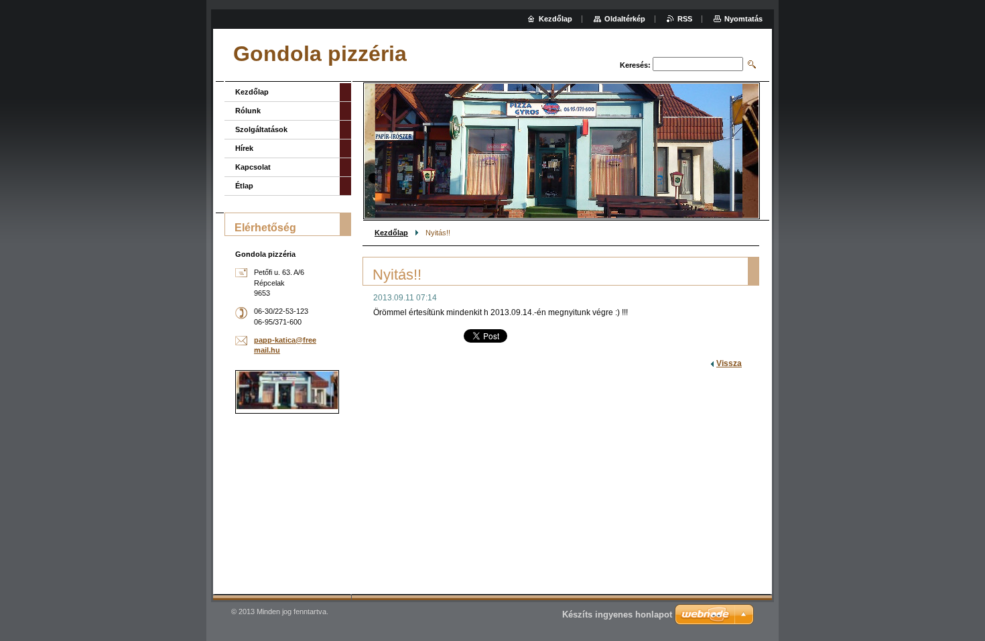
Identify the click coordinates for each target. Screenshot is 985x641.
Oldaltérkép (624, 19)
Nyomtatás (743, 19)
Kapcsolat (253, 167)
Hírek (244, 148)
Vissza (729, 363)
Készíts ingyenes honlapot (617, 614)
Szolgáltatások (261, 129)
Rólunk (248, 111)
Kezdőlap (391, 233)
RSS (684, 19)
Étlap (244, 186)
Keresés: (635, 65)
